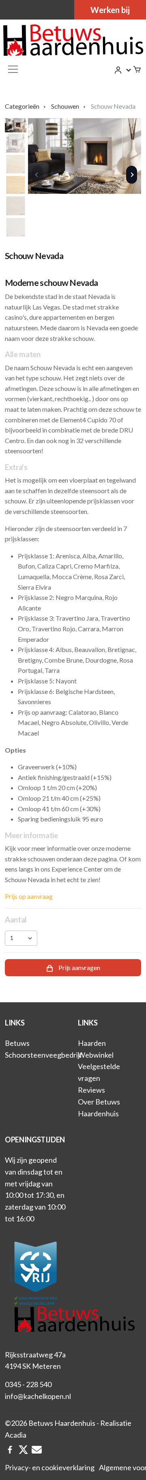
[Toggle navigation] (13, 69)
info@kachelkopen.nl (38, 1396)
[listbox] (21, 938)
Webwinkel (96, 1054)
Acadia (15, 1434)
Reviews (91, 1089)
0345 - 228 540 (28, 1384)
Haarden (92, 1043)
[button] (123, 70)
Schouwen (65, 106)
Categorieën (22, 106)
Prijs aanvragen (78, 967)
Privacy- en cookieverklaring (49, 1467)
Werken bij (110, 10)
